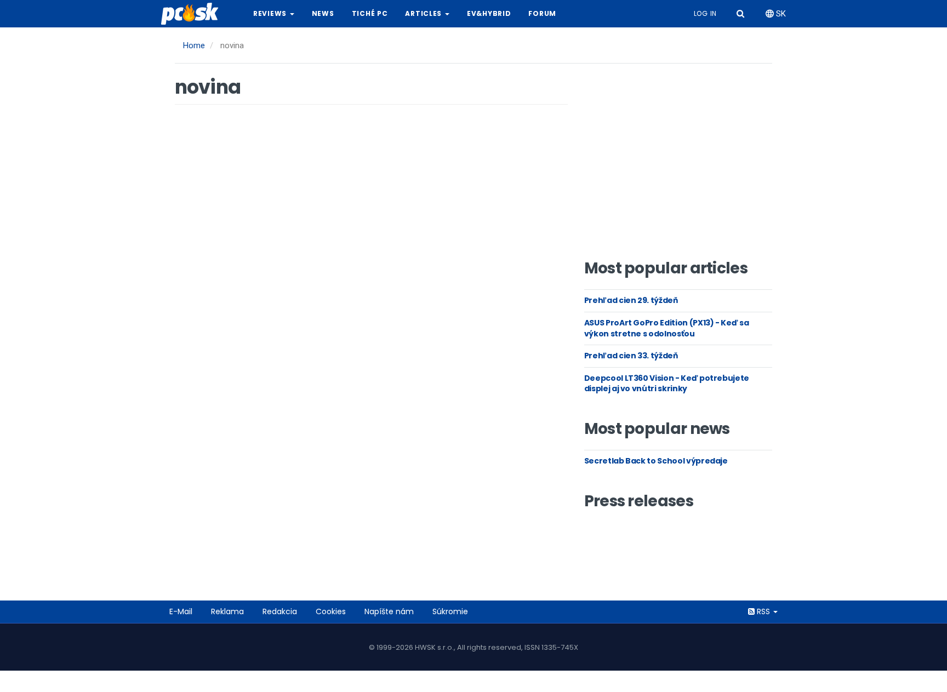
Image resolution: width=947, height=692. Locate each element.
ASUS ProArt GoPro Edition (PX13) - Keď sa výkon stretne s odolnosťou (666, 328)
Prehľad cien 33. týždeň (631, 355)
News (323, 13)
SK (780, 14)
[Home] (194, 14)
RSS (763, 611)
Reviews (271, 13)
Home (194, 45)
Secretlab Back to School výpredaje (656, 460)
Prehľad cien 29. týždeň (631, 300)
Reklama (227, 611)
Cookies (331, 611)
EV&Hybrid (489, 13)
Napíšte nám (389, 611)
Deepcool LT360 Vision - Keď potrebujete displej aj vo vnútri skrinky (666, 383)
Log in (705, 13)
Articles (424, 13)
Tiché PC (370, 13)
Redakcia (280, 611)
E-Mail (180, 611)
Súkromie (450, 611)
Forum (542, 13)
